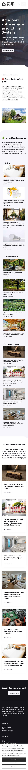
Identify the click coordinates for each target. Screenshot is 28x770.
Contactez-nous (14, 693)
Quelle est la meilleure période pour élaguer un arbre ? (13, 293)
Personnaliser (14, 763)
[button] (19, 4)
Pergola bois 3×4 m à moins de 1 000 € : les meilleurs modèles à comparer (13, 333)
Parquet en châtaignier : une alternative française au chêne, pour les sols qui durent (13, 423)
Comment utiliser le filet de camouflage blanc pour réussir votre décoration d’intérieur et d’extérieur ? (13, 224)
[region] (14, 757)
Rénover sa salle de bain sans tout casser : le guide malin (12, 402)
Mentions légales (6, 742)
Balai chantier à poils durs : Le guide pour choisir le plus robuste (13, 360)
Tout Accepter (14, 759)
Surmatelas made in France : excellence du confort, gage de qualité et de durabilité (13, 180)
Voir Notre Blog (8, 50)
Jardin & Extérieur (6, 727)
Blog (3, 740)
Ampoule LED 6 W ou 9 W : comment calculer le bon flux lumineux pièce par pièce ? (13, 245)
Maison (4, 729)
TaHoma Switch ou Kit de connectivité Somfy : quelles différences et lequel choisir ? (13, 202)
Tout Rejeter (14, 766)
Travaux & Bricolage (7, 730)
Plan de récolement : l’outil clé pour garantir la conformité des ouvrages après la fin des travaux (13, 382)
